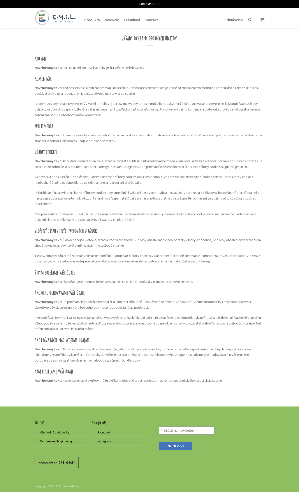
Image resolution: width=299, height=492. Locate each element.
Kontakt (151, 20)
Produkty (92, 20)
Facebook (104, 432)
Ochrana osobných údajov (57, 441)
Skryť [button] (156, 3)
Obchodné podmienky (54, 432)
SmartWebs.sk (69, 486)
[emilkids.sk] (56, 17)
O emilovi (132, 20)
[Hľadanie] (250, 20)
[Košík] (262, 20)
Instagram (104, 441)
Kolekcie (112, 20)
